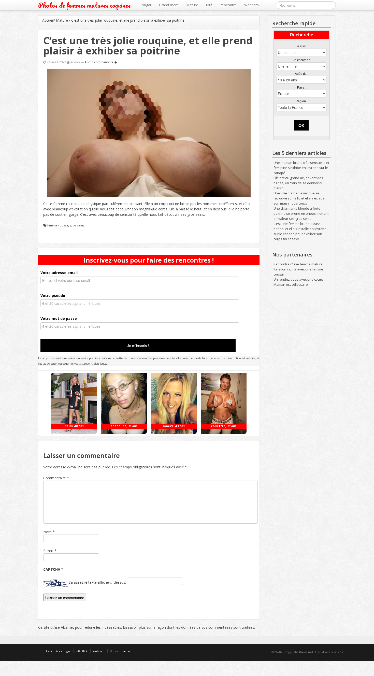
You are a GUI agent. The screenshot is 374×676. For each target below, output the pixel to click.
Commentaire (56, 478)
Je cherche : (301, 60)
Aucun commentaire (99, 62)
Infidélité (82, 651)
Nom (47, 531)
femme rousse (57, 225)
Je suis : (301, 46)
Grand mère (169, 5)
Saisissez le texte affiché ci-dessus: (97, 582)
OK (301, 125)
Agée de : (301, 74)
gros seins (77, 225)
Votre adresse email (59, 272)
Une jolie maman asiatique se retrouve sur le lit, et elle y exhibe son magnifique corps (299, 198)
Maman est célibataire (291, 284)
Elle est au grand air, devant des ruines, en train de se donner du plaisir (298, 183)
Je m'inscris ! (138, 345)
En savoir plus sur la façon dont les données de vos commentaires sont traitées (188, 627)
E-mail (48, 550)
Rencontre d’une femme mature (298, 264)
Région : (301, 101)
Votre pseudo (52, 295)
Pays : (301, 87)
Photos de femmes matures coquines (84, 5)
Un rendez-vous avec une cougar (299, 279)
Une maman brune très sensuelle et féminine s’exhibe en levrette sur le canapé (301, 167)
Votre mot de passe (58, 318)
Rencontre (228, 5)
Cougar (145, 5)
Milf (209, 5)
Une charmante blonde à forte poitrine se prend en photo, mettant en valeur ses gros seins (301, 213)
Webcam (251, 5)
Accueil (48, 20)
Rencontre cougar (58, 651)
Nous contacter (120, 651)
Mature (192, 5)
